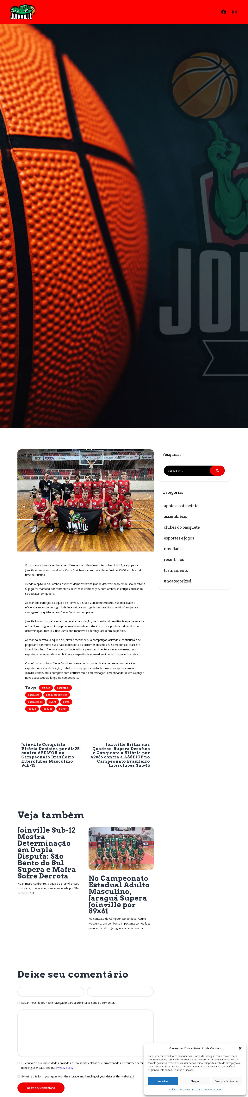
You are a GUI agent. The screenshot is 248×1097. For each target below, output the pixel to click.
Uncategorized (177, 581)
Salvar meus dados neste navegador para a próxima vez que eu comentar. (68, 1002)
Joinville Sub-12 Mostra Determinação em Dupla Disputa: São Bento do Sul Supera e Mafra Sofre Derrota (46, 853)
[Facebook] (224, 12)
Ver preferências (227, 1081)
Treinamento (176, 570)
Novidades (173, 548)
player (62, 708)
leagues (47, 708)
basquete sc (35, 701)
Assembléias (175, 516)
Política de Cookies (179, 1089)
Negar (195, 1081)
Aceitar (163, 1081)
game (66, 701)
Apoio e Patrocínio (181, 505)
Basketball (63, 688)
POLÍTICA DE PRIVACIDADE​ (206, 1089)
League (32, 708)
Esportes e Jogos (179, 538)
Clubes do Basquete (182, 527)
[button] (240, 1048)
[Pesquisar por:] (194, 470)
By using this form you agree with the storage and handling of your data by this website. (77, 1076)
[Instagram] (234, 12)
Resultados (174, 559)
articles (46, 688)
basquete (33, 694)
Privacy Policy (64, 1068)
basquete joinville (56, 694)
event (52, 701)
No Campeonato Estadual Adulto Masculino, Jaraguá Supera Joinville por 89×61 (119, 894)
